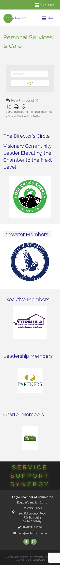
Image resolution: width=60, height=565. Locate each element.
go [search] (31, 83)
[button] (8, 100)
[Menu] (45, 5)
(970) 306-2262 (32, 526)
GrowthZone (39, 560)
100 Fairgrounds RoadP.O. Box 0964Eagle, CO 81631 (32, 517)
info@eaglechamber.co (33, 533)
